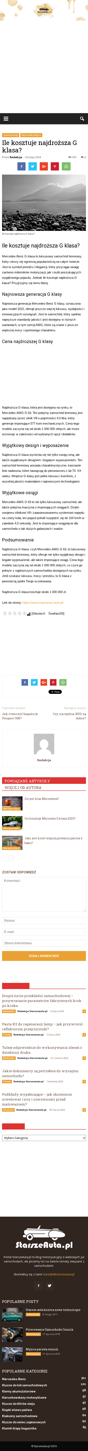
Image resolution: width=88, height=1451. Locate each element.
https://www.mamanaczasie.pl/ (43, 602)
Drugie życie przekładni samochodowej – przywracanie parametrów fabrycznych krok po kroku (41, 1000)
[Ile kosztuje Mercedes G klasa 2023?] (12, 823)
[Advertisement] (44, 67)
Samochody (10, 135)
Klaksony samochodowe (19, 1416)
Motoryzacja (33, 1334)
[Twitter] (49, 1286)
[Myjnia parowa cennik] (12, 1354)
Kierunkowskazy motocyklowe (24, 1397)
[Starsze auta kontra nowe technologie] (12, 1315)
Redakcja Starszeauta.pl (32, 1011)
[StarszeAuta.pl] (44, 10)
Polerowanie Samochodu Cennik (49, 1329)
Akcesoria (8, 1109)
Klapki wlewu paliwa (17, 1410)
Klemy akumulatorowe (19, 1391)
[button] (82, 118)
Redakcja (16, 157)
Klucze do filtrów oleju (18, 1403)
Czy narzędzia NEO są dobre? (69, 716)
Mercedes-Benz (31, 135)
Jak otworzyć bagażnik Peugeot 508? (20, 716)
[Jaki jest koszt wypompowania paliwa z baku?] (12, 843)
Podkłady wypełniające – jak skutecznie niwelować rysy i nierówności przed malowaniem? (37, 1099)
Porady (7, 1034)
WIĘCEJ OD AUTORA (23, 787)
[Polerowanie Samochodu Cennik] (12, 1335)
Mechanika (9, 1011)
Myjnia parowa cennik (42, 1349)
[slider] (14, 613)
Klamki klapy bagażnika (19, 1428)
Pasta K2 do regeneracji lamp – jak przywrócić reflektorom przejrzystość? (42, 1026)
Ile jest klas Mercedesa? (42, 799)
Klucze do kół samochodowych (24, 1385)
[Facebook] (38, 1286)
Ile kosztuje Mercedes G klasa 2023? (50, 818)
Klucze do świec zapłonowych (24, 1422)
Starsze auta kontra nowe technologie (53, 1310)
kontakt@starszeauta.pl (58, 1274)
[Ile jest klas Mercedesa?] (12, 803)
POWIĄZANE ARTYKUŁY (27, 780)
